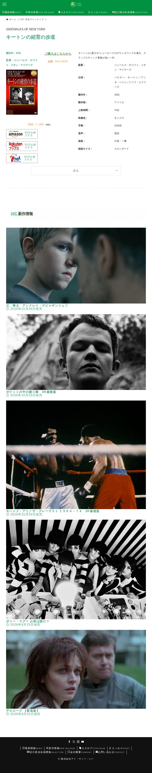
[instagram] (78, 741)
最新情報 (33, 748)
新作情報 (62, 748)
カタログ (93, 748)
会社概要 (81, 752)
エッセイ (121, 748)
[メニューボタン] (4, 4)
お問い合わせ (111, 752)
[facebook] (69, 741)
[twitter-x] (73, 741)
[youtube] (82, 741)
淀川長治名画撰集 (47, 752)
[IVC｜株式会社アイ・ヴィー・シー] (76, 4)
